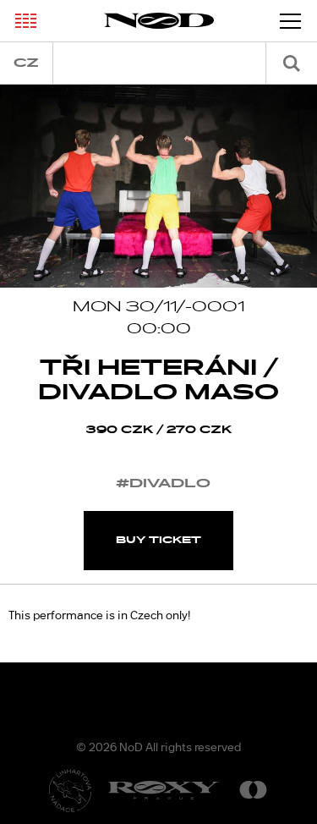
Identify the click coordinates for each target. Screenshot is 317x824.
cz (26, 63)
